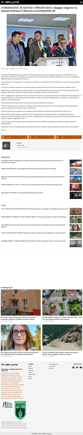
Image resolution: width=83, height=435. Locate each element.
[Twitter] (77, 367)
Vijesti (30, 366)
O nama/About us (54, 364)
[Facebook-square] (73, 367)
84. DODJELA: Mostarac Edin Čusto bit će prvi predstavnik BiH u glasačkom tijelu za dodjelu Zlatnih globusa (20, 353)
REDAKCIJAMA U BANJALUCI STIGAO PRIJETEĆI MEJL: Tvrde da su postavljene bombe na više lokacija (33, 217)
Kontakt (51, 368)
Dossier (30, 368)
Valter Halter (32, 374)
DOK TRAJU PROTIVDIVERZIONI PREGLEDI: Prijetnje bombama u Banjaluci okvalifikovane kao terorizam (35, 209)
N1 (6, 130)
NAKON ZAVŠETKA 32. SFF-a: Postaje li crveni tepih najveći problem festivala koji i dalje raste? (31, 185)
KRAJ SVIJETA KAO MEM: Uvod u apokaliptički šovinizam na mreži (22, 193)
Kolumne (30, 370)
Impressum (52, 366)
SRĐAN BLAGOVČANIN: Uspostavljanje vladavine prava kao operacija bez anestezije (28, 169)
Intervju (30, 372)
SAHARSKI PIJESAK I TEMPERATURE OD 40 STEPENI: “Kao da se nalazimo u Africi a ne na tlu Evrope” (33, 241)
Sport (29, 376)
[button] (14, 137)
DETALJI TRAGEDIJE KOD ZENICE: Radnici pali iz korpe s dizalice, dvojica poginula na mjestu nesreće (33, 233)
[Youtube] (81, 367)
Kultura (30, 378)
